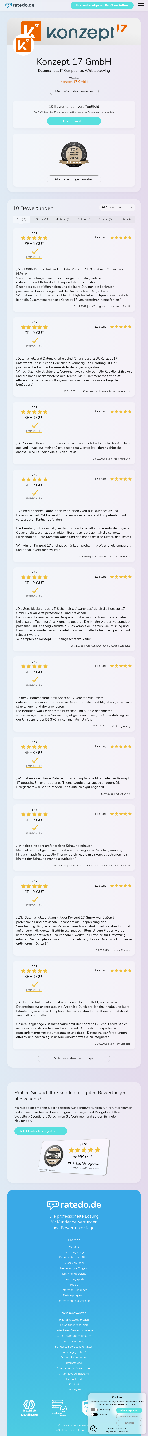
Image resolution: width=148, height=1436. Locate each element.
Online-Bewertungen (74, 1357)
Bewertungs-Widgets (74, 1268)
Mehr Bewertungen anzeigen (74, 1058)
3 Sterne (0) (84, 219)
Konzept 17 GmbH (74, 82)
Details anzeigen (129, 1416)
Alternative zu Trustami (74, 1374)
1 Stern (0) (125, 219)
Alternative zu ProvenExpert (74, 1368)
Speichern (129, 1423)
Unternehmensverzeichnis (74, 1301)
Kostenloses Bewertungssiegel (74, 1330)
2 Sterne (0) (105, 219)
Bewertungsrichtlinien (74, 1325)
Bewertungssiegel (74, 1252)
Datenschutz (123, 1432)
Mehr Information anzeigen (74, 91)
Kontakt (74, 1385)
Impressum (111, 1432)
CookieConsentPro (117, 1428)
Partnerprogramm (74, 1295)
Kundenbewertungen (74, 1341)
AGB (58, 1430)
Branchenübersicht (74, 1274)
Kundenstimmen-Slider (74, 1258)
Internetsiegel (74, 1363)
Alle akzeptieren (129, 1410)
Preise (74, 1285)
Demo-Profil (74, 1379)
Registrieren (74, 1390)
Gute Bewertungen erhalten (74, 1336)
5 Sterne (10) (41, 219)
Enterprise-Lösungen (74, 1290)
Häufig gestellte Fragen (74, 1320)
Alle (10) (21, 219)
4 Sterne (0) (63, 219)
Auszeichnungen (74, 1263)
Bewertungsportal (74, 1279)
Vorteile (74, 1247)
